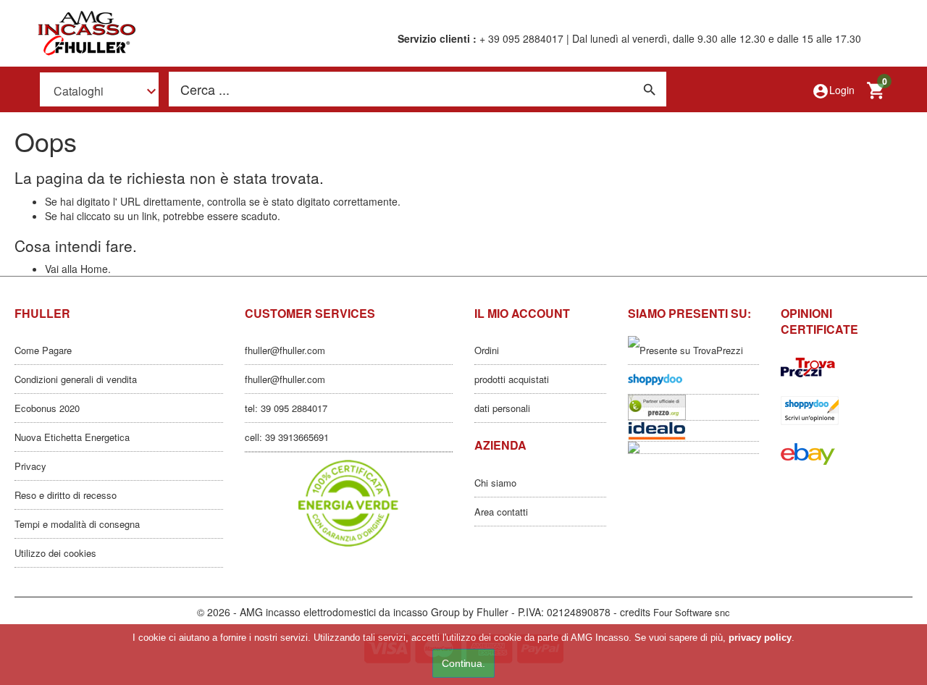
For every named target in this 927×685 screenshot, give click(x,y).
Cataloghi (79, 90)
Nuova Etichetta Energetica (72, 437)
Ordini (486, 350)
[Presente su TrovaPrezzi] (694, 350)
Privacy (30, 466)
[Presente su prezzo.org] (694, 407)
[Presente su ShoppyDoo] (847, 410)
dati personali (502, 408)
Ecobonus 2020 (47, 408)
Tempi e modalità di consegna (77, 524)
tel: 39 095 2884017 (286, 408)
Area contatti (501, 511)
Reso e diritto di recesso (65, 495)
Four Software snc (691, 612)
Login (833, 91)
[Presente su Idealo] (694, 431)
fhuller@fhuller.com (285, 350)
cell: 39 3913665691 (287, 437)
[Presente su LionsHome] (694, 447)
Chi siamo (495, 482)
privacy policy (760, 637)
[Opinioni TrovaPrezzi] (847, 367)
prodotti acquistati (511, 379)
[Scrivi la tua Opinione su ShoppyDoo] (694, 379)
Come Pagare (43, 350)
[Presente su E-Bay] (847, 454)
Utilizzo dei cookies (55, 553)
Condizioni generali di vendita (75, 379)
